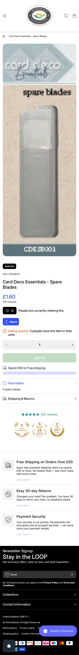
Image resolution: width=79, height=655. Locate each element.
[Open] (9, 646)
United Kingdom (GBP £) (15, 616)
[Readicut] (39, 15)
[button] (74, 16)
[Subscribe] (71, 574)
